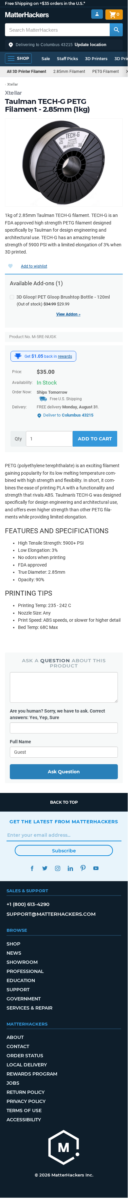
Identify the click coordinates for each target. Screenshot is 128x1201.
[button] (64, 45)
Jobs (13, 1083)
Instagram (57, 868)
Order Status (25, 1056)
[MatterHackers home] (27, 15)
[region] (64, 162)
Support (18, 990)
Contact (18, 1046)
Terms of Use (24, 1110)
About (15, 1037)
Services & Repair (29, 1008)
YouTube (95, 868)
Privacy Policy (26, 1101)
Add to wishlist (34, 266)
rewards (65, 356)
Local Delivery (27, 1065)
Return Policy (26, 1092)
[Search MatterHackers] (116, 29)
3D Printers (96, 58)
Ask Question (64, 772)
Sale (46, 58)
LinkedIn (70, 868)
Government (24, 999)
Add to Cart (95, 439)
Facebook (32, 868)
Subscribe (64, 851)
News (14, 953)
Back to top (64, 802)
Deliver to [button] (68, 415)
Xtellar (13, 93)
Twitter (44, 868)
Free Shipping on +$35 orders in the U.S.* (45, 3)
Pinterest (83, 868)
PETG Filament (105, 71)
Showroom (22, 962)
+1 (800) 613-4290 (28, 904)
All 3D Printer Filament (26, 71)
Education (21, 980)
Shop (13, 944)
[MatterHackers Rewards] (18, 356)
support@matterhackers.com (51, 914)
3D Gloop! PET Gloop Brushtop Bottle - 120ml (63, 297)
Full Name (20, 741)
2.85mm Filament (69, 71)
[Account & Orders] (97, 14)
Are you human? (57, 714)
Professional (25, 971)
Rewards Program (32, 1074)
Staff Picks (67, 58)
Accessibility (24, 1120)
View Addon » (68, 314)
